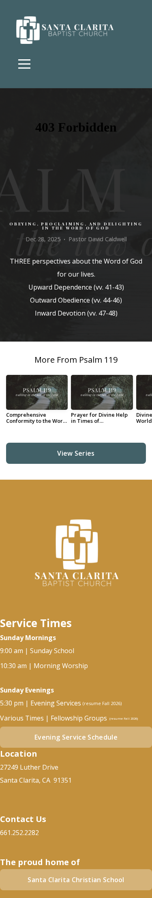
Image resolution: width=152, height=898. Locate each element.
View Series (76, 453)
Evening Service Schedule (76, 737)
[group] (37, 402)
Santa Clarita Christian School (76, 879)
